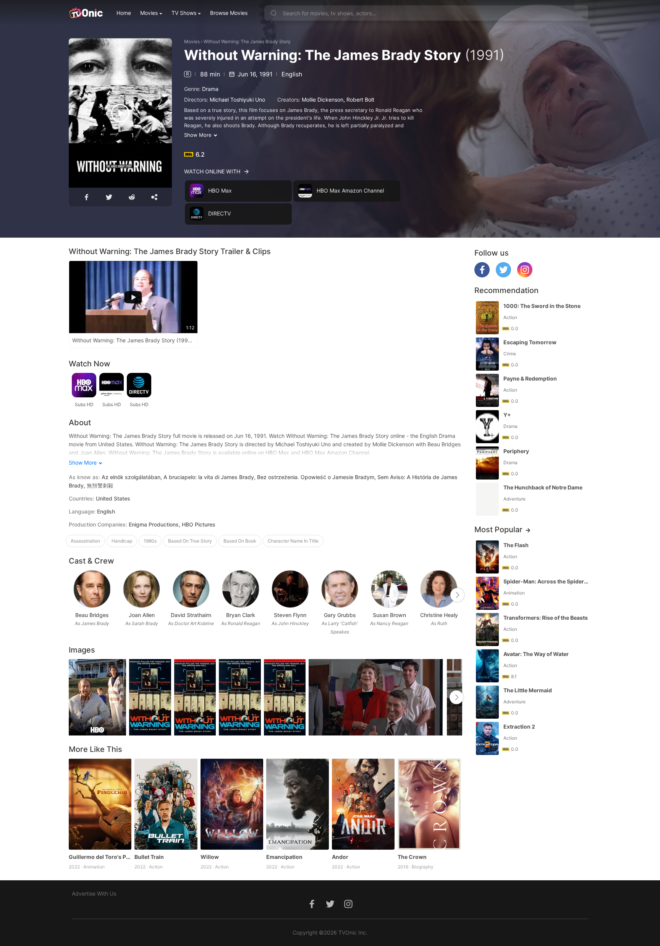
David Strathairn (191, 615)
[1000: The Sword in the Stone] (487, 317)
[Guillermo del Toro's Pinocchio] (100, 803)
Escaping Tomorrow (529, 342)
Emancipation (284, 857)
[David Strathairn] (191, 589)
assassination (85, 541)
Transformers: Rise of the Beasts (545, 617)
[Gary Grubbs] (339, 589)
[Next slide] (457, 595)
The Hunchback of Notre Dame (542, 487)
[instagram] (524, 275)
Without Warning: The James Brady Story (247, 41)
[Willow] (232, 803)
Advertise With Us (94, 893)
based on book (239, 541)
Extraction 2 (519, 726)
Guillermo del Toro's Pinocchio (100, 857)
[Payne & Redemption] (487, 390)
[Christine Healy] (438, 589)
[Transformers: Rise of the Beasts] (487, 629)
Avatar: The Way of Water (536, 654)
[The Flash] (487, 556)
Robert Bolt (360, 99)
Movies (149, 13)
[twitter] (503, 275)
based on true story (190, 541)
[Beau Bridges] (91, 589)
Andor (340, 857)
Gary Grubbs (340, 615)
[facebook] (482, 275)
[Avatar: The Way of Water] (487, 665)
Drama (210, 89)
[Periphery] (487, 462)
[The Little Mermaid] (487, 702)
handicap (122, 541)
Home (123, 13)
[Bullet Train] (165, 803)
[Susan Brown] (389, 589)
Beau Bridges (92, 615)
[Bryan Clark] (240, 589)
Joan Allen (142, 615)
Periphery (516, 451)
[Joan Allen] (141, 589)
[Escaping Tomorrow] (487, 354)
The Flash (516, 545)
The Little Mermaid (527, 690)
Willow (210, 857)
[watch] (120, 113)
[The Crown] (429, 803)
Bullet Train (149, 857)
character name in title (293, 541)
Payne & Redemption (530, 378)
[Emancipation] (297, 803)
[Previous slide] (74, 595)
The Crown (412, 857)
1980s (150, 541)
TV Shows (183, 13)
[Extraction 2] (487, 738)
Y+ (507, 414)
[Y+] (487, 426)
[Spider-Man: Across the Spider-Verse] (487, 593)
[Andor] (363, 803)
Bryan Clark (240, 615)
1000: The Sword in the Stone (542, 306)
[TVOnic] (86, 13)
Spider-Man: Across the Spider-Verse (546, 581)
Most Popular (498, 529)
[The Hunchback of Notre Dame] (487, 499)
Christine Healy (439, 615)
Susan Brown (389, 615)
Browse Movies (228, 13)
